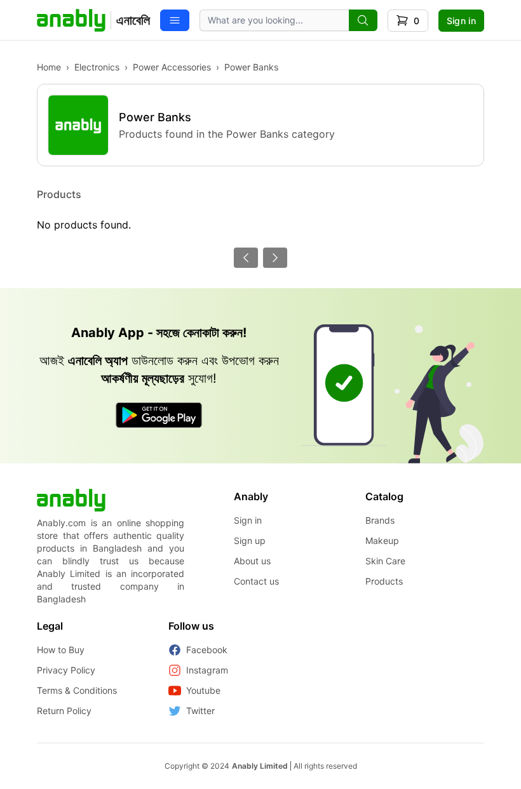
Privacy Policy (66, 670)
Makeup (382, 540)
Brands (380, 520)
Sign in (461, 20)
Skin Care (385, 560)
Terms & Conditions (77, 690)
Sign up (250, 540)
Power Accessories (172, 67)
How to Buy (61, 649)
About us (252, 560)
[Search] (363, 20)
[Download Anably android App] (159, 415)
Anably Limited (260, 766)
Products (384, 581)
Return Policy (64, 710)
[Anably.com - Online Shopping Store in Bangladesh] (71, 500)
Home (49, 67)
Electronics (96, 67)
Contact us (256, 581)
